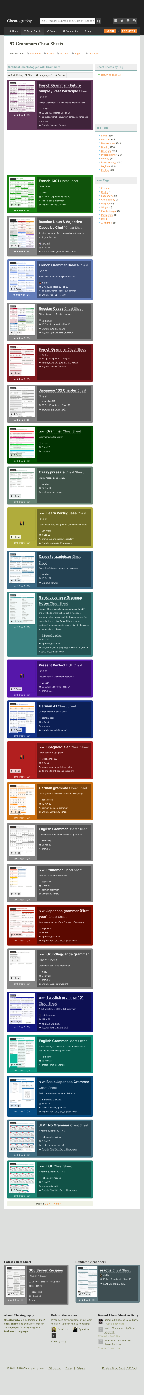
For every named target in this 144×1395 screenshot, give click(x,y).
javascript (107, 1283)
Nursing (105, 147)
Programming (108, 154)
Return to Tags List (111, 74)
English (78, 53)
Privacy (81, 1368)
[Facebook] (116, 21)
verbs (69, 767)
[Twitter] (122, 21)
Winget (105, 207)
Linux (104, 135)
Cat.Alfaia (46, 531)
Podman (105, 188)
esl (52, 691)
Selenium (106, 151)
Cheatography (12, 1319)
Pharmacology (109, 162)
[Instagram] (134, 21)
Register (128, 31)
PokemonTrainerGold (51, 635)
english (45, 1065)
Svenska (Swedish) (59, 984)
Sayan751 (46, 881)
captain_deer (48, 718)
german (45, 808)
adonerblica (47, 800)
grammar (79, 117)
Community (71, 31)
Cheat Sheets (33, 31)
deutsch (54, 808)
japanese (46, 409)
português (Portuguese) (61, 543)
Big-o (104, 218)
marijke (45, 283)
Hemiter (45, 108)
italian (62, 767)
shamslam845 (48, 401)
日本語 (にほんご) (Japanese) (63, 940)
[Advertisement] (72, 7)
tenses (60, 492)
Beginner (106, 166)
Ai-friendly (106, 222)
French (50, 53)
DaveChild (63, 1329)
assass (45, 443)
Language (35, 53)
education (63, 117)
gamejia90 (110, 1319)
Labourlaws (107, 195)
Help (89, 31)
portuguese (56, 539)
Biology (105, 158)
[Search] (98, 21)
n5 (62, 1145)
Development (108, 143)
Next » (57, 1203)
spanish (45, 767)
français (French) (58, 125)
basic (51, 200)
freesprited (37, 1292)
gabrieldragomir (49, 1015)
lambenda (46, 840)
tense (71, 117)
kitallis (106, 1275)
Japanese (93, 53)
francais (62, 291)
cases (62, 328)
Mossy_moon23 (49, 759)
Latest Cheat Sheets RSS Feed (120, 1368)
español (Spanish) (65, 771)
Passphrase (107, 215)
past (44, 492)
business (9, 1331)
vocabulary (68, 539)
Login (110, 31)
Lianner (45, 683)
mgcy (44, 972)
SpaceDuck (85, 1329)
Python (105, 139)
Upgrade (106, 203)
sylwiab (45, 484)
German (64, 53)
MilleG (45, 354)
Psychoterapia (108, 211)
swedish (46, 1023)
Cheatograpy (108, 199)
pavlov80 (109, 1328)
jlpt (59, 1145)
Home (14, 31)
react (123, 1283)
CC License (55, 1368)
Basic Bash (131, 1319)
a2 (69, 362)
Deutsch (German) (58, 730)
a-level (75, 362)
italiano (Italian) (49, 771)
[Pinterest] (128, 21)
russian (51, 251)
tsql (33, 1300)
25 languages (11, 1327)
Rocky (104, 192)
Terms (69, 1368)
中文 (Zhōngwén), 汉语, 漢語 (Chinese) (59, 647)
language (46, 117)
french (54, 117)
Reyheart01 (47, 928)
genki (63, 409)
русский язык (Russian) (61, 332)
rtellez (44, 192)
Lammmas (47, 320)
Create (53, 31)
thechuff (46, 243)
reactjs (116, 1283)
